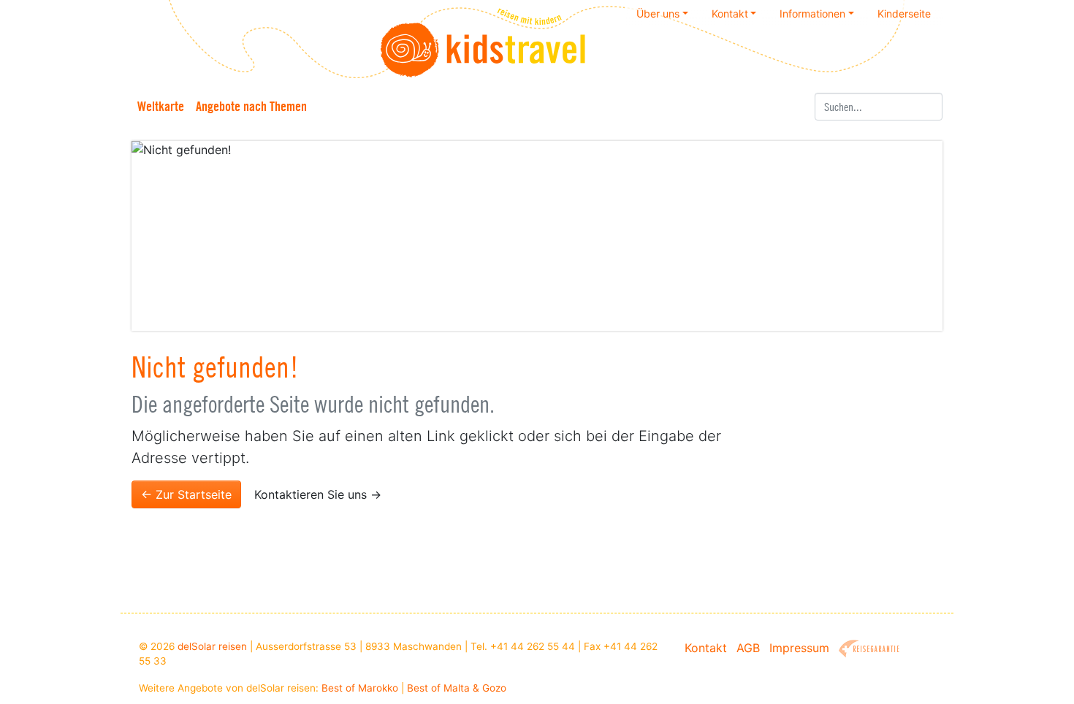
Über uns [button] (657, 13)
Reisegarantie (869, 649)
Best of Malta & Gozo (456, 688)
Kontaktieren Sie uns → (317, 494)
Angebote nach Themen (251, 106)
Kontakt (706, 647)
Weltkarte (160, 106)
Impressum (799, 647)
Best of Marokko (359, 688)
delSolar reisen (212, 646)
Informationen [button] (812, 13)
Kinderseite (904, 13)
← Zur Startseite (186, 494)
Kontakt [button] (730, 13)
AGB (748, 647)
